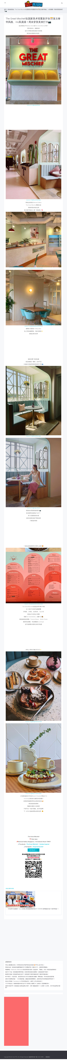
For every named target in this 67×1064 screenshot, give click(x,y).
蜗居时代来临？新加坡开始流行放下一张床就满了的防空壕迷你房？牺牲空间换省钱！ (27, 974)
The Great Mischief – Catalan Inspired (37, 844)
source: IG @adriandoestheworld (34, 268)
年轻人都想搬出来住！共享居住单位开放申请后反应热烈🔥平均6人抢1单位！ (25, 965)
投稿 (7, 888)
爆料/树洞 (11, 888)
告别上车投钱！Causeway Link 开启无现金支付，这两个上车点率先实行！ (24, 981)
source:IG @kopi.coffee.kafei (33, 793)
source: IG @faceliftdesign (33, 200)
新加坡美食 (11, 9)
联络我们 (48, 1057)
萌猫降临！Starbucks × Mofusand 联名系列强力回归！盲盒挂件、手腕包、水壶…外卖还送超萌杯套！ (31, 969)
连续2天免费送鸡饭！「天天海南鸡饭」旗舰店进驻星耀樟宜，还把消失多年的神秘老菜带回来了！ (30, 979)
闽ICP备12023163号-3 (39, 1057)
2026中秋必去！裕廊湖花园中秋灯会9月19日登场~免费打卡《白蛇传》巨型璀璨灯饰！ (27, 983)
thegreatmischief (38, 846)
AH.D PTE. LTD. (16, 1057)
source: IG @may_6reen (33, 508)
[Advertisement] (33, 118)
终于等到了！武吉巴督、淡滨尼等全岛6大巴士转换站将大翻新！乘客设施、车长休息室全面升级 (29, 976)
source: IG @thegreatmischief (33, 721)
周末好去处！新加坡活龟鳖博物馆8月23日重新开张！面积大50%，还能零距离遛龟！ (26, 967)
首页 (5, 9)
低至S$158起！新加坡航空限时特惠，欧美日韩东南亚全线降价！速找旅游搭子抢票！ (27, 972)
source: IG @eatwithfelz (33, 105)
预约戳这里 (32, 850)
